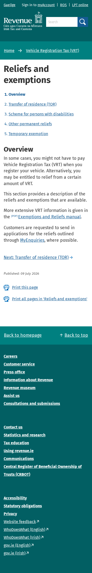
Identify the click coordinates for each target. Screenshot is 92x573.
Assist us (12, 395)
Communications (19, 458)
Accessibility (15, 498)
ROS (63, 5)
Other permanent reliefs (30, 124)
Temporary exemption (28, 133)
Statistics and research (24, 435)
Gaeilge (9, 5)
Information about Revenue (28, 380)
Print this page (25, 287)
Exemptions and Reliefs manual (49, 217)
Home (9, 50)
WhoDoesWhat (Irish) (22, 537)
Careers (10, 356)
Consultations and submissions (32, 403)
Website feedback (20, 521)
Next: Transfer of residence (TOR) (36, 257)
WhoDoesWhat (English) (24, 529)
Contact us (13, 427)
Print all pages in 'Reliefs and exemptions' (49, 299)
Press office (14, 372)
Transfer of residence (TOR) (32, 104)
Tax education (16, 443)
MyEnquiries (32, 240)
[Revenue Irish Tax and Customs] (23, 21)
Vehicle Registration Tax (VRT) (52, 50)
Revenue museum (20, 387)
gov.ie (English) (17, 545)
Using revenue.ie (19, 450)
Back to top (76, 335)
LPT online (80, 5)
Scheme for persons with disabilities (41, 114)
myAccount (46, 5)
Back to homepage (23, 335)
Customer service (19, 364)
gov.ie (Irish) (15, 553)
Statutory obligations (23, 506)
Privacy (10, 513)
